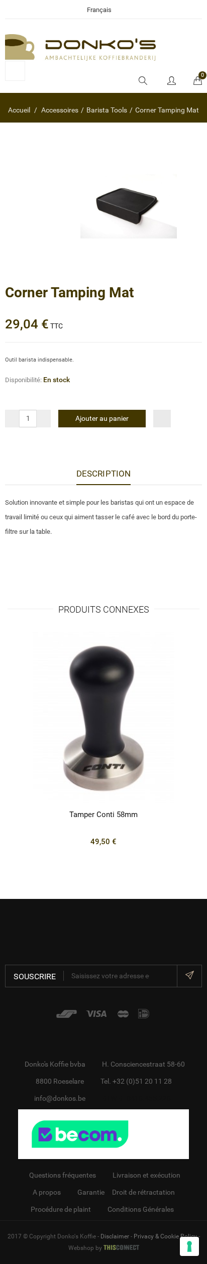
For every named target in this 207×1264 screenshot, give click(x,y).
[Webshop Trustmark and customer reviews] (103, 1133)
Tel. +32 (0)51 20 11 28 (136, 1081)
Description (103, 474)
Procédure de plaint (61, 1209)
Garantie (91, 1192)
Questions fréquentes (62, 1175)
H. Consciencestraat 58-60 (143, 1064)
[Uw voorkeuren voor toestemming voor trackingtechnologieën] (189, 1246)
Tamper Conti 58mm (103, 814)
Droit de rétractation (143, 1192)
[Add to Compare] (162, 418)
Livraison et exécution (146, 1175)
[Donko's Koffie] (80, 47)
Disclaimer (114, 1236)
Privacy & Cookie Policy (165, 1236)
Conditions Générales (141, 1209)
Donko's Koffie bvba (55, 1064)
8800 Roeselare (60, 1081)
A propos (47, 1192)
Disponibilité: (23, 380)
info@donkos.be (59, 1098)
